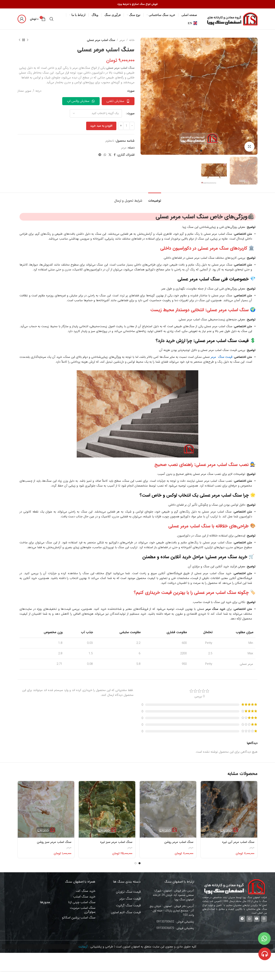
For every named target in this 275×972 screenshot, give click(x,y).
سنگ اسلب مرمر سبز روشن (54, 842)
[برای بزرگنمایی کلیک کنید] (249, 147)
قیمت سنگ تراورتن (128, 891)
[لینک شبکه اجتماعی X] (110, 155)
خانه (131, 40)
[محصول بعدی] (20, 40)
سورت (130, 113)
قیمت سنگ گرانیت (128, 905)
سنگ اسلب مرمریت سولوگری (82, 909)
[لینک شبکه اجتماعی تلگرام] (99, 155)
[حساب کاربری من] (22, 19)
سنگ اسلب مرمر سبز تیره (116, 842)
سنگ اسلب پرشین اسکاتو (78, 917)
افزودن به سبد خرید (101, 125)
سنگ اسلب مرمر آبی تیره (238, 842)
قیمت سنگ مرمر (130, 898)
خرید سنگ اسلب (84, 896)
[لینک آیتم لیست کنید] (172, 921)
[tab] (154, 199)
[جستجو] (52, 19)
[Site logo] (232, 18)
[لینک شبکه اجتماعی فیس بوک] (115, 155)
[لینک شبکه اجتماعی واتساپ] (104, 155)
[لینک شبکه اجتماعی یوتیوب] (257, 919)
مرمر (122, 40)
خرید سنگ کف (85, 890)
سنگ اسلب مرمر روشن (178, 842)
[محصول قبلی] (28, 40)
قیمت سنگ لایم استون (126, 912)
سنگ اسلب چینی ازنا (81, 902)
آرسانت (83, 946)
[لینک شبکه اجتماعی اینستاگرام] (264, 919)
